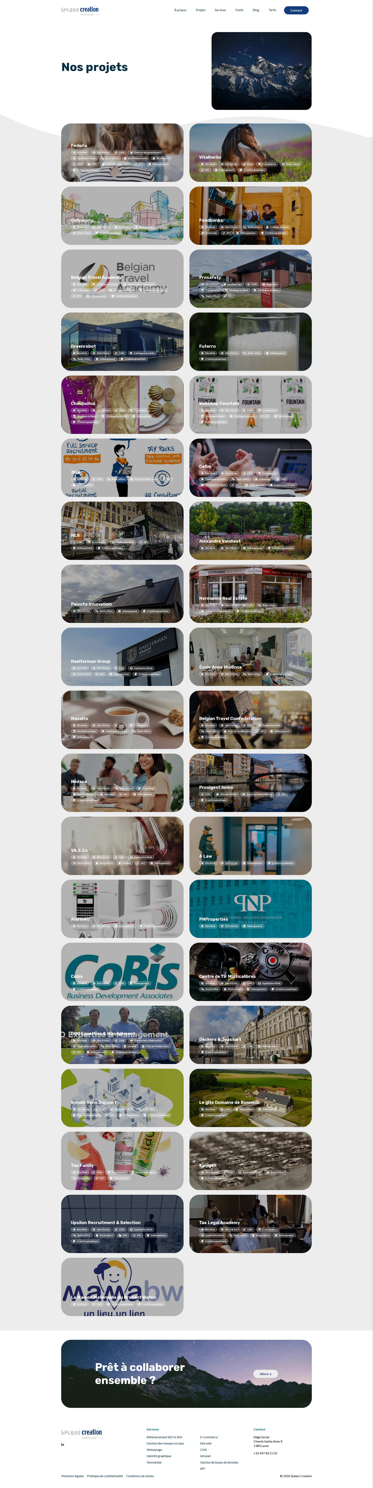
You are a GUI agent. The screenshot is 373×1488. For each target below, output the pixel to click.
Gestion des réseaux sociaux (165, 1443)
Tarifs (272, 10)
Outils (239, 10)
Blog (256, 10)
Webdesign (154, 1449)
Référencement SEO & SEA (164, 1437)
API (202, 1468)
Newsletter (154, 1462)
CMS (203, 1449)
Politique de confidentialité (105, 1476)
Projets (201, 10)
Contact (296, 10)
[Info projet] (72, 183)
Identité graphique (159, 1456)
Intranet (205, 1456)
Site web (206, 1443)
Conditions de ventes (140, 1476)
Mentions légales (72, 1476)
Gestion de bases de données (219, 1462)
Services (220, 10)
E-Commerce (209, 1437)
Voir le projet (158, 183)
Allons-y (266, 1374)
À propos (180, 10)
